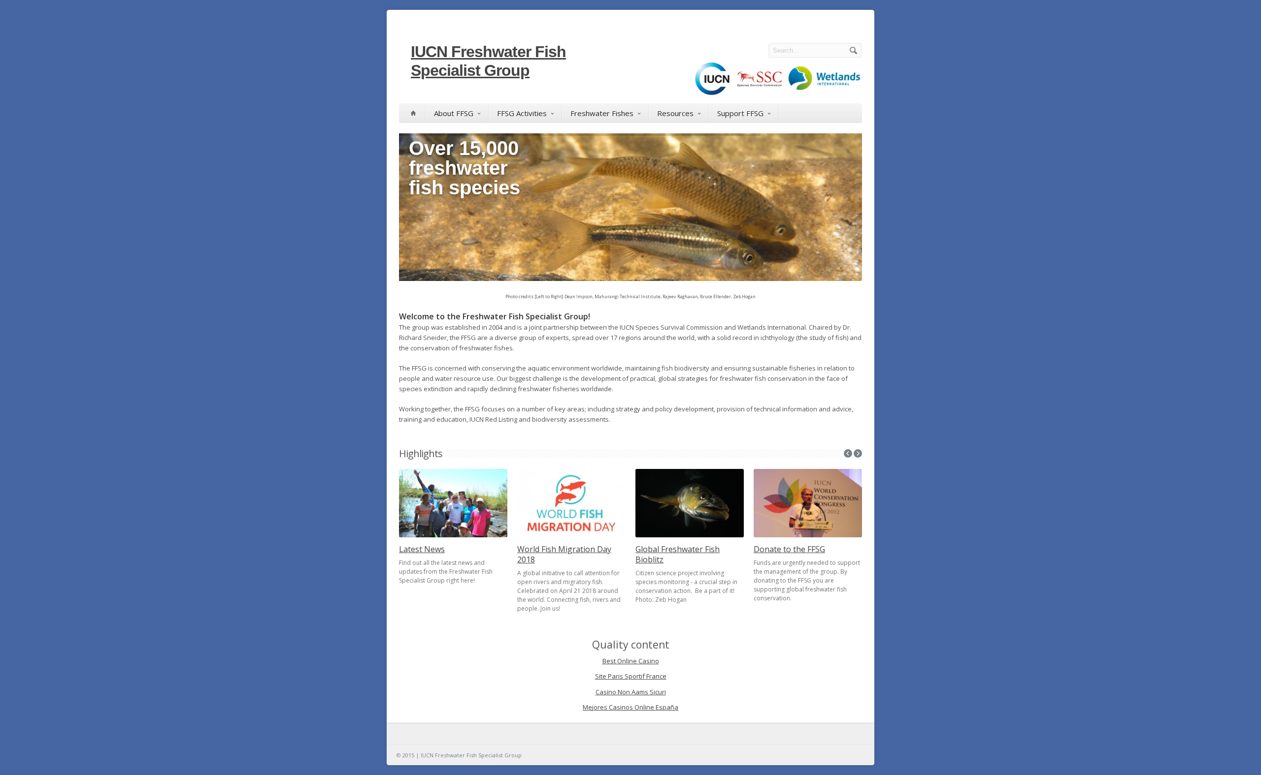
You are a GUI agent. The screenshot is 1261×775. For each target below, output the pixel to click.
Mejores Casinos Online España (630, 707)
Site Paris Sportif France (630, 676)
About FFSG (453, 113)
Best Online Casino (630, 660)
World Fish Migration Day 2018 (564, 554)
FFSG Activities (522, 113)
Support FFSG (740, 113)
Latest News (422, 549)
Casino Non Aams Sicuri (631, 691)
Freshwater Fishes (601, 113)
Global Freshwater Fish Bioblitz (677, 554)
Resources (675, 113)
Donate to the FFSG (789, 549)
